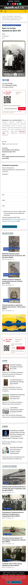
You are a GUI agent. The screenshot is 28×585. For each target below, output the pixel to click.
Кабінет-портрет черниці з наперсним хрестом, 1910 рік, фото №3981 (12, 281)
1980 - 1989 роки (7, 508)
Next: (13, 156)
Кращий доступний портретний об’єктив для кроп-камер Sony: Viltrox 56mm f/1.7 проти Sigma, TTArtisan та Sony (13, 434)
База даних (12, 574)
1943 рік (5, 482)
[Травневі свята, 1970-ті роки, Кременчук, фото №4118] (14, 554)
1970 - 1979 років (7, 559)
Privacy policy (16, 582)
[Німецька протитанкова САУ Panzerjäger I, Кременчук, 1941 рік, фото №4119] (14, 528)
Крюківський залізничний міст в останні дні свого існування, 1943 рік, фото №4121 (13, 488)
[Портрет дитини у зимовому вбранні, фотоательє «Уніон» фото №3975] (14, 295)
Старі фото (6, 249)
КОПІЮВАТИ (22, 108)
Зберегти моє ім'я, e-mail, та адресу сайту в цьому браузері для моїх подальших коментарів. (15, 213)
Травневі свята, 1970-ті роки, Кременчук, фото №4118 (12, 564)
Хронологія (14, 572)
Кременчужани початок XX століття (11, 248)
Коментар (5, 174)
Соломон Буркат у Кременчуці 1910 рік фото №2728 (17, 381)
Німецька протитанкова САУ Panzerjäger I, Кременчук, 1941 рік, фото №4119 (14, 539)
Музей (8, 572)
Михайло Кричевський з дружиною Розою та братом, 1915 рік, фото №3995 (13, 255)
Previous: (10, 149)
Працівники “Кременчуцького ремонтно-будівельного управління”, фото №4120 (13, 514)
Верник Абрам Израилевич (12, 144)
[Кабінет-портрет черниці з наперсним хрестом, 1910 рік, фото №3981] (14, 269)
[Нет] (26, 580)
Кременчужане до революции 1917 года (12, 25)
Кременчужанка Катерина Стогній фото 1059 (16, 367)
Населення (21, 572)
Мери (4, 572)
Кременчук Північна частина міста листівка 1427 (17, 396)
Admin (3, 34)
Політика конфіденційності (18, 219)
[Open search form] (25, 11)
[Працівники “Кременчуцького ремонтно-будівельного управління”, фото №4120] (14, 502)
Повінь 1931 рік (20, 574)
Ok (8, 582)
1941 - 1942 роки (7, 534)
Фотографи (5, 574)
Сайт (3, 206)
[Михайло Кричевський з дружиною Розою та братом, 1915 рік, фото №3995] (14, 244)
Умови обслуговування (10, 221)
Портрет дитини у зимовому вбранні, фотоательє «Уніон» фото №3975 (14, 306)
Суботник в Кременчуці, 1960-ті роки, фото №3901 (17, 409)
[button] (1, 11)
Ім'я (3, 194)
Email (3, 200)
